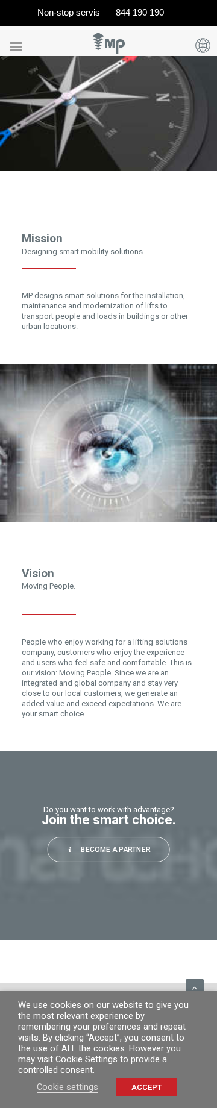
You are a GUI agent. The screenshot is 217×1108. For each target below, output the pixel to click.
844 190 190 (140, 12)
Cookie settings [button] (67, 1086)
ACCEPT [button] (146, 1087)
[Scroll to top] (195, 987)
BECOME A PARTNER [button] (115, 849)
